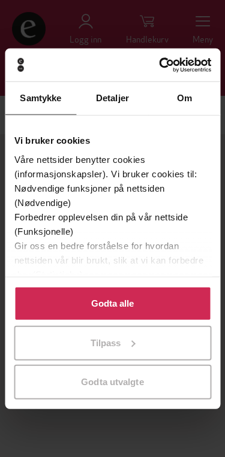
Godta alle (112, 303)
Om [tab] (184, 98)
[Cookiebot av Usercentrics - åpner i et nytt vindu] (160, 64)
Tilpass (106, 342)
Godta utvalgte (112, 382)
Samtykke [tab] (40, 98)
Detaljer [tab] (112, 98)
